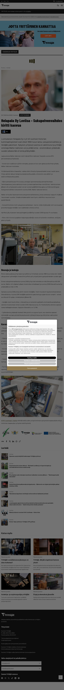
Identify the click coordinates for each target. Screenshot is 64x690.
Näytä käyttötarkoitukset (32, 363)
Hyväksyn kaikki (32, 357)
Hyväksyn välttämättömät (32, 360)
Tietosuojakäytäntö (32, 368)
